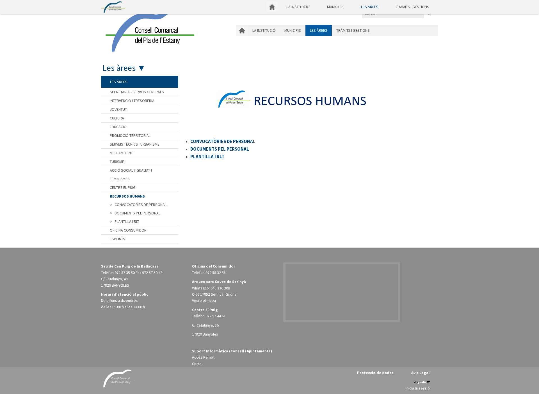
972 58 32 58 (215, 272)
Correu (198, 363)
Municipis (335, 6)
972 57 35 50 (125, 272)
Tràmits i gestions (412, 6)
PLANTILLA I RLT (207, 156)
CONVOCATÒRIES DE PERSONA (221, 141)
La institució (298, 6)
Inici (272, 6)
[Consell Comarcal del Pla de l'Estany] (148, 29)
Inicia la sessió (418, 388)
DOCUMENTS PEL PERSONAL (219, 149)
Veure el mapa (204, 300)
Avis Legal (420, 372)
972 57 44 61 (215, 315)
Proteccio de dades (375, 372)
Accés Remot (203, 357)
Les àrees (369, 6)
